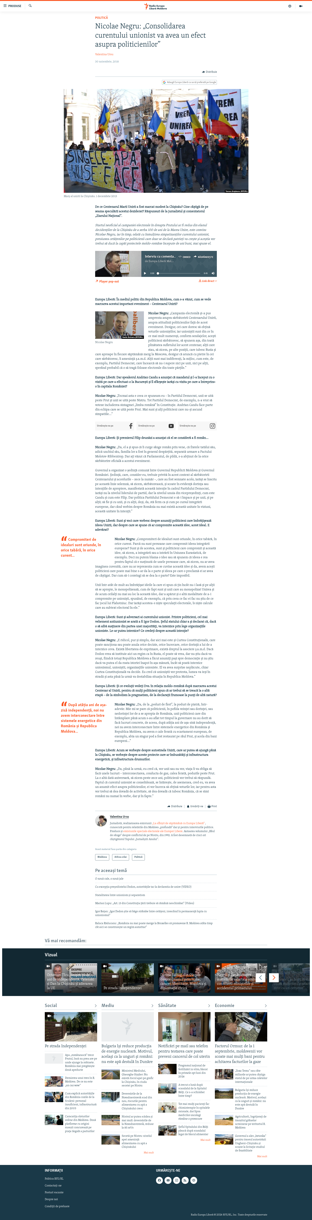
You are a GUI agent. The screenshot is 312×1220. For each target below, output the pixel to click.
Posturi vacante (54, 1192)
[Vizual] (300, 6)
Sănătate (167, 1005)
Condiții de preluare (57, 1206)
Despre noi (51, 1199)
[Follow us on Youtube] (167, 1180)
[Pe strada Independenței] (127, 978)
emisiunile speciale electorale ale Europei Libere (153, 831)
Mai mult (149, 1152)
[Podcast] (289, 6)
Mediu (107, 1005)
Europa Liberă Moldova (163, 261)
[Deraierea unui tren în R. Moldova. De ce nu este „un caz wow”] (54, 1081)
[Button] (209, 72)
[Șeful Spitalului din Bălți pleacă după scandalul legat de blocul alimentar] (167, 1130)
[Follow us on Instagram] (176, 1180)
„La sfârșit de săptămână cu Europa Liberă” (178, 823)
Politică (101, 18)
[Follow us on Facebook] (159, 1180)
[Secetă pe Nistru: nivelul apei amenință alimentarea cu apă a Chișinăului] (110, 1139)
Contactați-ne (53, 1185)
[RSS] (185, 1180)
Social (51, 1005)
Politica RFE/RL (54, 1179)
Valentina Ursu (104, 54)
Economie (224, 1005)
